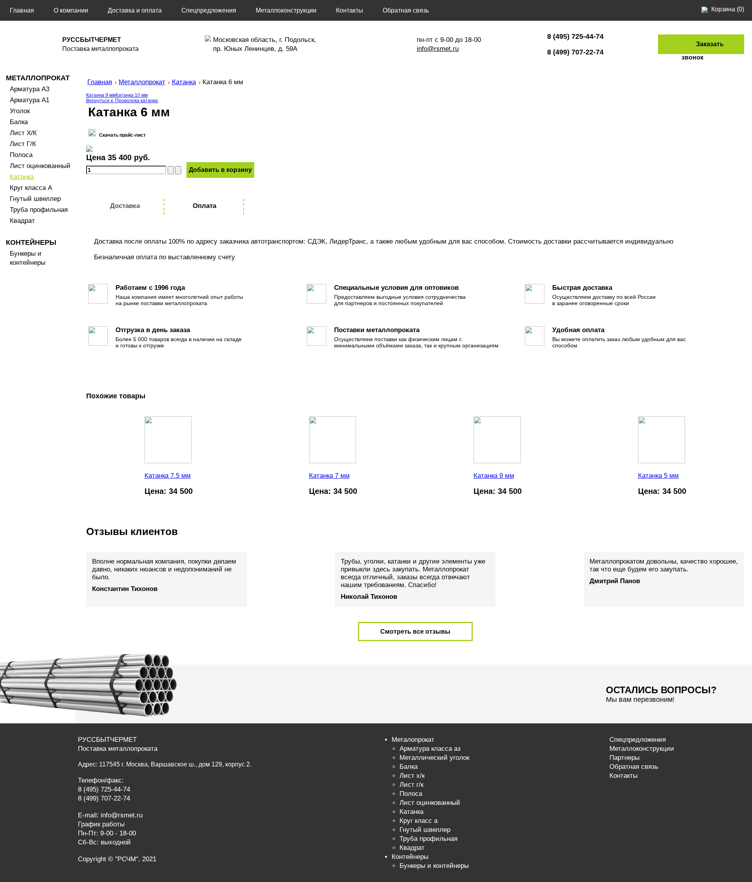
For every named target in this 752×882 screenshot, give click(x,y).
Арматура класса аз (430, 748)
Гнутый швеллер (35, 198)
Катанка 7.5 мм (168, 475)
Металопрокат (413, 739)
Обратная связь (406, 10)
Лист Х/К (23, 133)
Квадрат (22, 220)
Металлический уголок (434, 757)
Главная (22, 10)
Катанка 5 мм (658, 475)
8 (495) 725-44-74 (104, 789)
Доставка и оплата (135, 10)
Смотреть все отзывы (415, 631)
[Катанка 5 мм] (661, 461)
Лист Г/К (23, 144)
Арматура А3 (29, 89)
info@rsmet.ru (438, 48)
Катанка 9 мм (101, 95)
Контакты (349, 10)
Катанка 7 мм (329, 475)
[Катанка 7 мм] (332, 461)
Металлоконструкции (286, 10)
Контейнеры (31, 242)
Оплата (204, 206)
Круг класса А (31, 188)
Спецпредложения (208, 10)
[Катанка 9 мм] (497, 461)
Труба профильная (39, 209)
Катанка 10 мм (132, 95)
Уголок (20, 111)
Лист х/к (412, 775)
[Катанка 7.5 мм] (168, 461)
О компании (71, 10)
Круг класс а (418, 820)
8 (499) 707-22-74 (104, 798)
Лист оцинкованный (40, 166)
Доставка (125, 206)
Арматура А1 (29, 100)
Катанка (22, 177)
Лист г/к (411, 784)
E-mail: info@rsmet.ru (110, 815)
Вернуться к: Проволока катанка (122, 100)
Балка (19, 122)
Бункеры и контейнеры (434, 865)
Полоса (21, 155)
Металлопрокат (38, 78)
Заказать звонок (703, 51)
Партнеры (624, 757)
